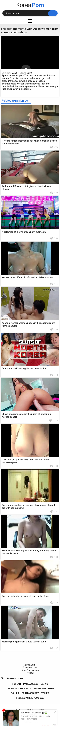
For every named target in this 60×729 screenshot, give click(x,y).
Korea (30, 5)
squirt (15, 693)
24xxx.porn (30, 664)
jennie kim (39, 688)
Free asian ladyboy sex (30, 698)
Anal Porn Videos (30, 670)
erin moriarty (30, 693)
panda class (30, 684)
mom (51, 688)
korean (16, 684)
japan (44, 684)
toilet (45, 693)
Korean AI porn (30, 667)
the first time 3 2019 (18, 688)
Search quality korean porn (53, 13)
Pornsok (30, 672)
